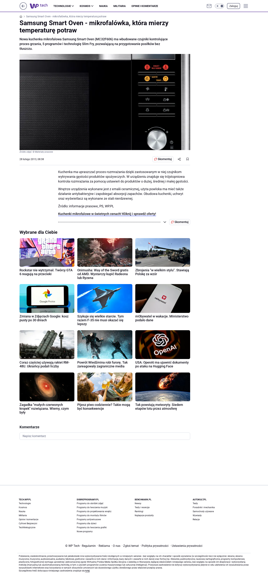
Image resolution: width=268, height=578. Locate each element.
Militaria (119, 6)
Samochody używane (203, 511)
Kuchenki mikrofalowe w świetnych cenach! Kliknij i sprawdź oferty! (107, 214)
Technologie (62, 6)
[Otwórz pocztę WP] (209, 6)
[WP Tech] (41, 6)
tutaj (87, 570)
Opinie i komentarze (144, 6)
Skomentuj (165, 159)
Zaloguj (233, 6)
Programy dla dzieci (86, 523)
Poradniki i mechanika (204, 507)
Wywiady (197, 515)
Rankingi (139, 511)
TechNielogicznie (27, 527)
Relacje (196, 519)
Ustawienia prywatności (186, 546)
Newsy (138, 503)
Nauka (103, 6)
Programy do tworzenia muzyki (92, 507)
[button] (219, 6)
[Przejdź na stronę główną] (23, 8)
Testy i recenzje (142, 507)
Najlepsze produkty (144, 515)
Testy (195, 503)
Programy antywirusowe (89, 519)
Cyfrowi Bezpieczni (28, 523)
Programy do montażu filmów (91, 515)
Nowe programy (85, 531)
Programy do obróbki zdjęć (90, 503)
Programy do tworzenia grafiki (92, 527)
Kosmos (85, 6)
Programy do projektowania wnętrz (94, 511)
